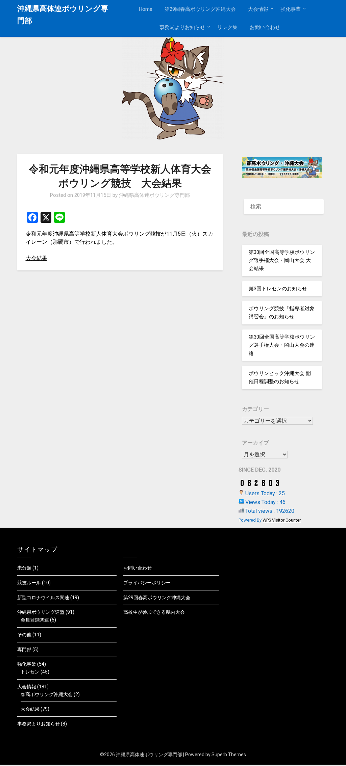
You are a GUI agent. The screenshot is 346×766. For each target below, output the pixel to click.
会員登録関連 (35, 620)
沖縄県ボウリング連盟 (41, 612)
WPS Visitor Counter (282, 520)
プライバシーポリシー (147, 582)
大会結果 (36, 258)
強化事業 (290, 9)
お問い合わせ (265, 27)
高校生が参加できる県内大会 (154, 612)
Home (145, 9)
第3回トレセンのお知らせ (278, 289)
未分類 (24, 568)
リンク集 (227, 27)
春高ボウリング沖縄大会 (47, 694)
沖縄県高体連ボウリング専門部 (62, 14)
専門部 (24, 649)
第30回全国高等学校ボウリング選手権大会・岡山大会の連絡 (282, 345)
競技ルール (29, 582)
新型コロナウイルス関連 (43, 597)
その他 (24, 634)
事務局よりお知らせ (182, 27)
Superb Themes (229, 754)
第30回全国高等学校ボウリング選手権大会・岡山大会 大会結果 (282, 260)
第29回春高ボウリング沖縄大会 (200, 9)
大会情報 (258, 9)
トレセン (30, 672)
